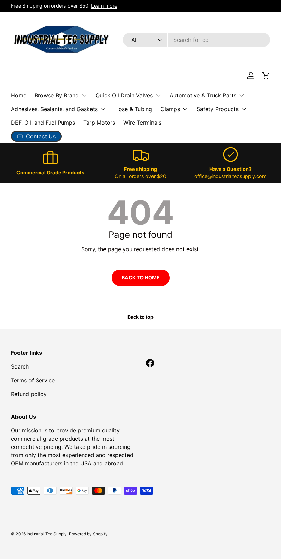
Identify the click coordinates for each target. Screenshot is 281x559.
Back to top (140, 317)
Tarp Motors (99, 122)
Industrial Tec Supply (47, 533)
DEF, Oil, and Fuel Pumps (43, 122)
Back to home (141, 277)
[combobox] (196, 40)
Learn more (104, 6)
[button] (265, 75)
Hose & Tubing (133, 109)
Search (20, 366)
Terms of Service (33, 380)
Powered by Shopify (88, 533)
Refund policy (29, 394)
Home (18, 95)
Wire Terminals (142, 122)
